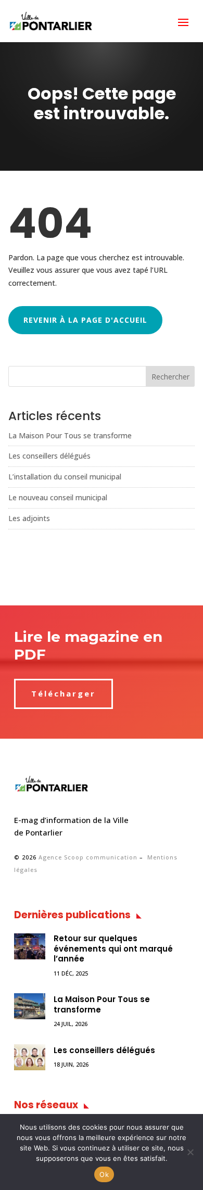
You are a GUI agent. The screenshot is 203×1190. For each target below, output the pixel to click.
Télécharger (63, 693)
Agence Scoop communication (88, 857)
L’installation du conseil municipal (64, 477)
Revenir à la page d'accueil (85, 320)
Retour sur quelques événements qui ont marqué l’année (113, 948)
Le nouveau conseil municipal (57, 497)
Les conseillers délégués (49, 456)
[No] (190, 1152)
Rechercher (170, 377)
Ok (104, 1174)
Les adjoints (29, 518)
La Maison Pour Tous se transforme (70, 435)
